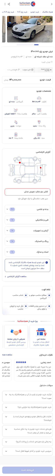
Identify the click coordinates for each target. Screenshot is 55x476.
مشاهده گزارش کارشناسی (16, 276)
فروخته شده (27, 470)
